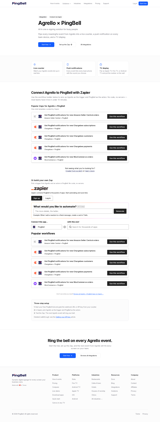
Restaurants (96, 379)
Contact (133, 383)
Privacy (133, 391)
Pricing (97, 3)
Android (75, 399)
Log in (135, 3)
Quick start (56, 399)
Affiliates (134, 387)
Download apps (58, 395)
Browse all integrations (89, 355)
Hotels (94, 387)
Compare (55, 387)
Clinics (94, 395)
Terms (133, 395)
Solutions (66, 3)
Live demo (56, 391)
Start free (143, 3)
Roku (74, 379)
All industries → (97, 399)
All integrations (86, 44)
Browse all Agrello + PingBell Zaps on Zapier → (89, 294)
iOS (73, 395)
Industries (77, 3)
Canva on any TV (58, 403)
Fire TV (74, 383)
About (133, 379)
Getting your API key (63, 317)
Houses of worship (98, 391)
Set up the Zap (64, 44)
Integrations (88, 3)
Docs (113, 379)
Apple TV (75, 391)
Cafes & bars (96, 383)
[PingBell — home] (19, 3)
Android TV (76, 387)
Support (106, 3)
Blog (113, 383)
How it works (55, 3)
